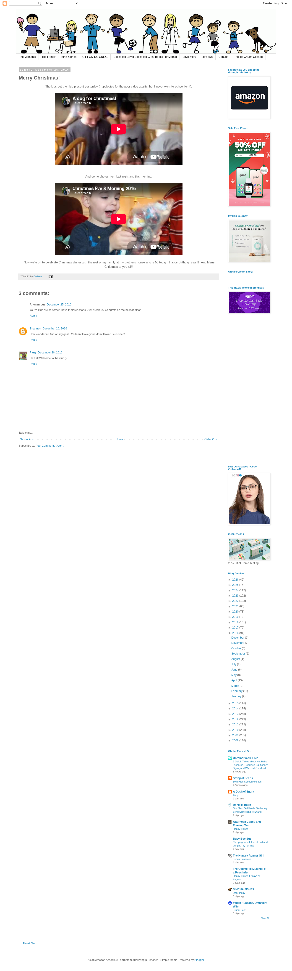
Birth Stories (68, 56)
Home (119, 439)
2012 (235, 719)
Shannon (35, 328)
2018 (235, 622)
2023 (235, 595)
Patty (33, 352)
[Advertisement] (248, 389)
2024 (235, 590)
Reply (33, 315)
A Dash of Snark (243, 791)
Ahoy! (236, 795)
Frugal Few (239, 910)
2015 (235, 703)
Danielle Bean (242, 805)
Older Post (210, 439)
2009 (235, 735)
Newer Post (27, 439)
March (235, 685)
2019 (235, 616)
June (234, 669)
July (234, 664)
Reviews (207, 56)
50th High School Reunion (247, 781)
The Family (48, 56)
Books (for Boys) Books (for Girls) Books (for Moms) (145, 56)
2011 (235, 724)
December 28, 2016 (50, 352)
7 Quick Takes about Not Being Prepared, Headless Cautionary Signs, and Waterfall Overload (250, 765)
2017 (235, 627)
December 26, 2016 (54, 328)
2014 (235, 708)
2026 (235, 579)
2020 (235, 611)
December (238, 637)
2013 (235, 714)
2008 (235, 740)
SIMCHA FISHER (244, 889)
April (234, 680)
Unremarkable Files (245, 758)
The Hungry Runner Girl (248, 855)
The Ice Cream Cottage (248, 56)
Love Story (189, 56)
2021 (235, 606)
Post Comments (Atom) (50, 445)
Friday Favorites (242, 859)
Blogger (199, 960)
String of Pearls (243, 778)
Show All (265, 918)
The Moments (27, 56)
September (238, 653)
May (234, 675)
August (236, 659)
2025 (235, 584)
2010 (235, 730)
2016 (235, 633)
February (237, 691)
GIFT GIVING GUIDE (95, 56)
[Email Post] (50, 276)
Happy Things (240, 829)
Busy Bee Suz (242, 838)
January (236, 696)
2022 (235, 600)
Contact (223, 56)
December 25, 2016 (59, 304)
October (236, 648)
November (238, 643)
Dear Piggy (239, 892)
